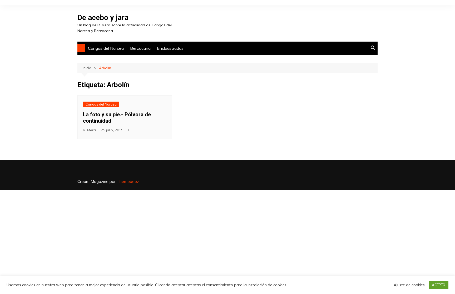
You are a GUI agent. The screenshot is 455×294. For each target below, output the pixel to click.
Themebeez (128, 181)
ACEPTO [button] (438, 285)
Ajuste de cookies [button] (409, 285)
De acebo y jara (102, 17)
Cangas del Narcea (106, 48)
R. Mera (89, 130)
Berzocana (140, 48)
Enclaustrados (170, 48)
